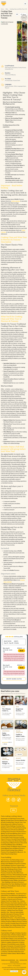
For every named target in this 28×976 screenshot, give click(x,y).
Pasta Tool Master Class (14, 846)
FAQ (17, 960)
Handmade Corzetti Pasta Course (10, 818)
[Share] (7, 698)
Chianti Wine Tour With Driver (9, 895)
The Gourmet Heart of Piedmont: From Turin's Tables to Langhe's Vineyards (13, 940)
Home (2, 9)
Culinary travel (6, 931)
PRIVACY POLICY (14, 962)
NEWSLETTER (23, 960)
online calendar (15, 201)
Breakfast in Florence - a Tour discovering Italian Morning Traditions (14, 897)
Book (21, 651)
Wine (7, 9)
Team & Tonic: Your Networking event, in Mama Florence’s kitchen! (13, 824)
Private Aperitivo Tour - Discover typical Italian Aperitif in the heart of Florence (12, 912)
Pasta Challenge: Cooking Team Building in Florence (11, 871)
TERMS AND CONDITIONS (8, 960)
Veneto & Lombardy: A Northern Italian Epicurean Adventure (13, 951)
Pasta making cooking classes (11, 816)
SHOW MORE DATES (14, 679)
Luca (5, 727)
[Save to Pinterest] (11, 698)
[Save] (4, 698)
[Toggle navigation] (25, 3)
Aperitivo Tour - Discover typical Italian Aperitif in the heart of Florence (14, 904)
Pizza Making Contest (7, 880)
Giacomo (20, 754)
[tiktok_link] (19, 800)
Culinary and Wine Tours (10, 891)
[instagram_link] (13, 800)
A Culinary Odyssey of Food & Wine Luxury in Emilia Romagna (13, 944)
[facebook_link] (8, 800)
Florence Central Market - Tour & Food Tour (13, 893)
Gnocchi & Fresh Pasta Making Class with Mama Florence (14, 844)
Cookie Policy (14, 971)
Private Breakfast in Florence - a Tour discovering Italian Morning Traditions (13, 917)
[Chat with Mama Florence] (24, 972)
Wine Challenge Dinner (11, 869)
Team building (6, 857)
